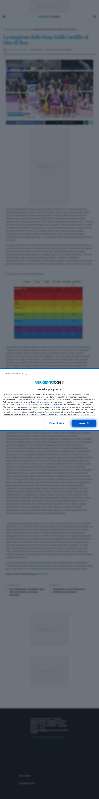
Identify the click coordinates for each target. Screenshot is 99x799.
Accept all (84, 423)
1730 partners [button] (18, 394)
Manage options (56, 423)
